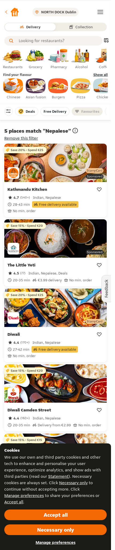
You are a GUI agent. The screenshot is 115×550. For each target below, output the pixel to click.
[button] (11, 12)
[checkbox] (13, 89)
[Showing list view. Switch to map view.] (106, 41)
